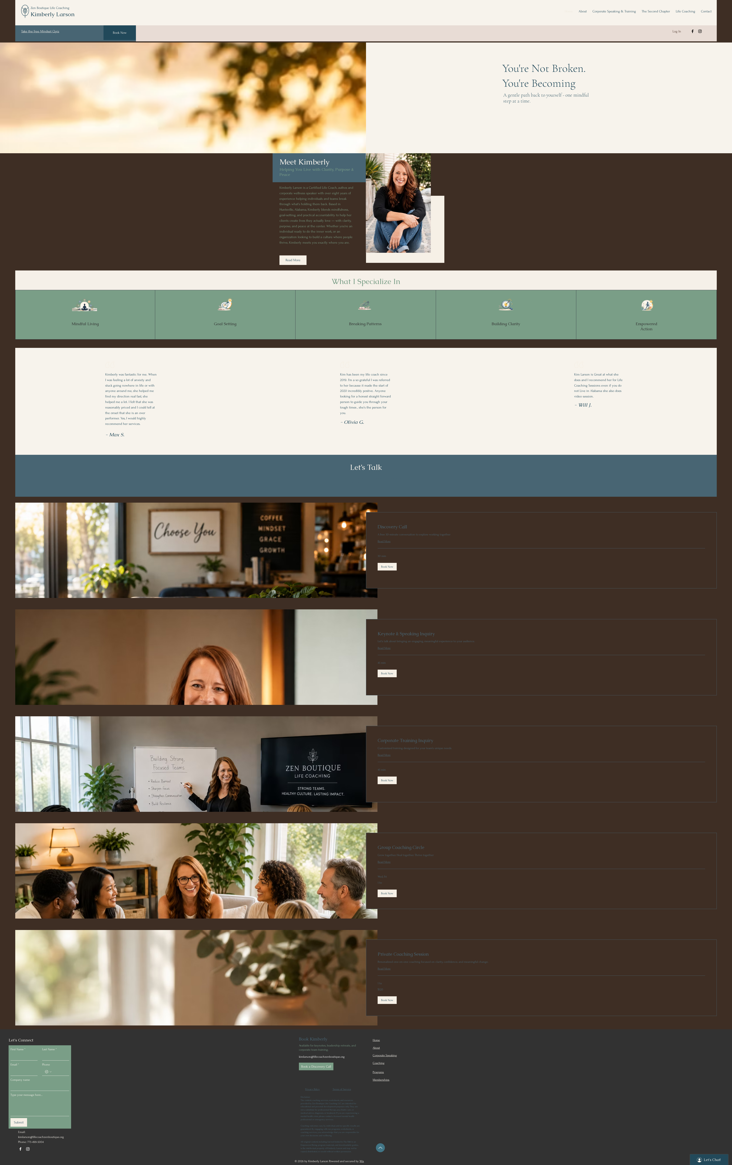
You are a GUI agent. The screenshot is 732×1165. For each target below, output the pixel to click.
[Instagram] (700, 31)
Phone (46, 1064)
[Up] (380, 1147)
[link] (541, 527)
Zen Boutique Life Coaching (50, 8)
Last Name (49, 1049)
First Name (17, 1049)
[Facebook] (692, 31)
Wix (362, 1161)
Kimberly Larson (52, 14)
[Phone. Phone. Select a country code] (48, 1072)
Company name (20, 1080)
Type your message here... (26, 1095)
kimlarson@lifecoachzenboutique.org (41, 1137)
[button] (387, 566)
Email (14, 1064)
